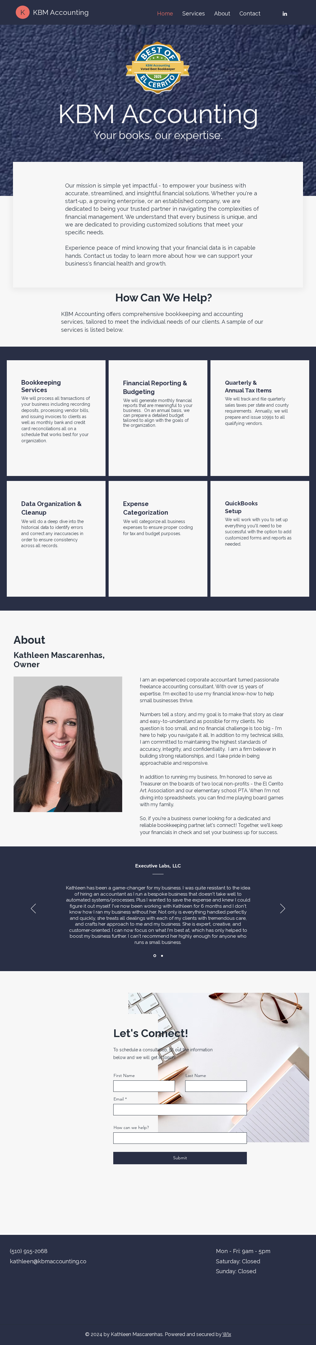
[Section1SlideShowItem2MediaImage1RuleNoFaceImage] (161, 955)
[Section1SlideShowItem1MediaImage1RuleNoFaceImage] (154, 956)
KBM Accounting (61, 12)
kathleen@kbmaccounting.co (48, 1261)
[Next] (282, 909)
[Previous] (33, 909)
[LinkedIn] (285, 14)
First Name (124, 1075)
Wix (226, 1334)
